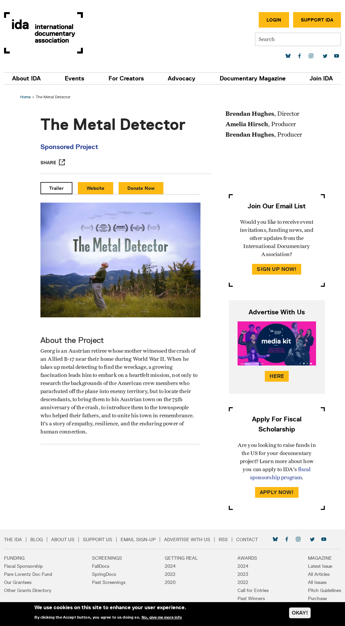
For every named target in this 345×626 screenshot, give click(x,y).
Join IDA (321, 78)
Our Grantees (17, 582)
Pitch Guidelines (324, 590)
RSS (223, 539)
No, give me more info (162, 617)
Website (95, 188)
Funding (14, 558)
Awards (247, 558)
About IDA (26, 78)
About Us (62, 539)
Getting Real (181, 558)
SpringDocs (104, 574)
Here (277, 376)
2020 (170, 582)
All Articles (319, 574)
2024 (170, 566)
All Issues (317, 582)
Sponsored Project (69, 147)
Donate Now (141, 188)
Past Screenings (108, 582)
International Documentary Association (43, 33)
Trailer (56, 188)
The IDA (13, 539)
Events (74, 78)
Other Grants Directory (27, 590)
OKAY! (300, 613)
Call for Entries (253, 590)
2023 (243, 574)
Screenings (107, 558)
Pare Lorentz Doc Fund (28, 574)
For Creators (126, 78)
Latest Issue (320, 566)
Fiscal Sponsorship (23, 566)
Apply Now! (277, 492)
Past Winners (251, 598)
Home (25, 97)
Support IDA (317, 20)
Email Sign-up (138, 539)
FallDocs (100, 566)
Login (273, 20)
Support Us (97, 539)
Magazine (320, 558)
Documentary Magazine (253, 78)
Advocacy (181, 78)
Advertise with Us (187, 539)
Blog (36, 539)
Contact (247, 539)
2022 (170, 574)
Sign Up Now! (276, 269)
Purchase (317, 598)
